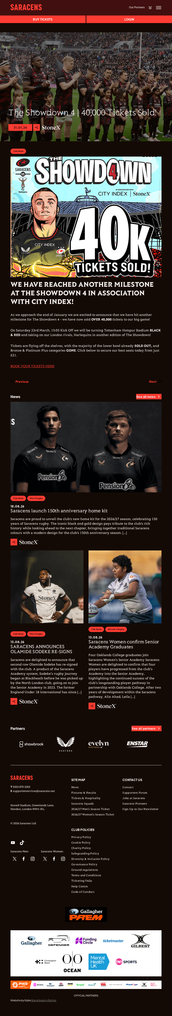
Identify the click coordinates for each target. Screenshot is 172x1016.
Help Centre (79, 886)
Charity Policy (81, 848)
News (75, 787)
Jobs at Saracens (133, 798)
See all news (145, 396)
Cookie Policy (80, 842)
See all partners (143, 728)
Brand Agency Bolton (43, 1000)
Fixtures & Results (83, 793)
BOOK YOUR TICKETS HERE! (32, 366)
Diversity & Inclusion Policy (90, 859)
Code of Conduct (82, 892)
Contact (127, 787)
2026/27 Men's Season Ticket (90, 809)
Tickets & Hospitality (86, 798)
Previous (22, 381)
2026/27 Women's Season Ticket (92, 814)
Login (129, 19)
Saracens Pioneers (134, 803)
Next (152, 381)
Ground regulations (84, 870)
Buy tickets (42, 19)
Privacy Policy (81, 837)
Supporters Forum (134, 793)
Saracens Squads (82, 803)
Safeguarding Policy (85, 853)
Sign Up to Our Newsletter (140, 809)
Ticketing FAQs (81, 881)
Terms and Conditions (86, 875)
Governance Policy (84, 864)
